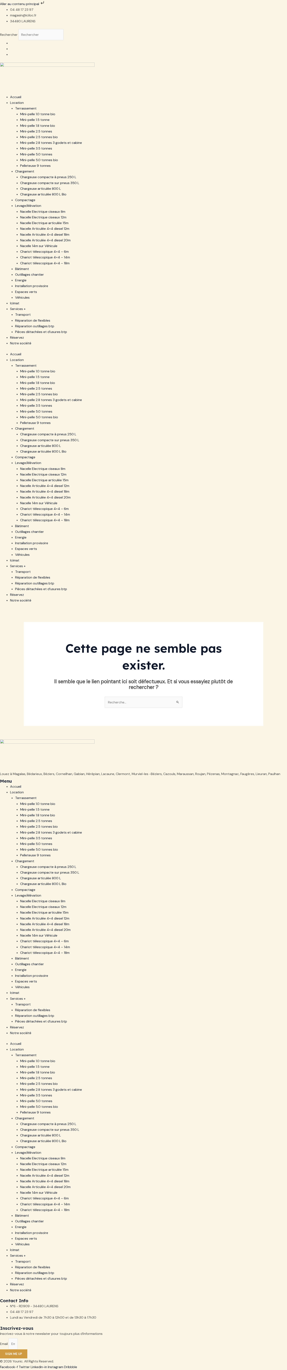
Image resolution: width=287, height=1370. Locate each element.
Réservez (17, 337)
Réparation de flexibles (32, 320)
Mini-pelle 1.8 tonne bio (37, 125)
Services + (18, 309)
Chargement (24, 171)
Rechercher (9, 34)
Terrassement (26, 108)
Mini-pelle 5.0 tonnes (36, 154)
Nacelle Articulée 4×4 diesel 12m (44, 228)
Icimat (14, 303)
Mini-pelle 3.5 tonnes (36, 148)
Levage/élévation (28, 205)
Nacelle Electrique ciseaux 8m (42, 211)
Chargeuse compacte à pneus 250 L (48, 177)
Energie (20, 280)
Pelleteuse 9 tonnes (35, 165)
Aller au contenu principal (20, 4)
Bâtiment (22, 269)
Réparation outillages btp (34, 326)
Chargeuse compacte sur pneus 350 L (49, 183)
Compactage (25, 200)
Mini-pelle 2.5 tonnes (36, 131)
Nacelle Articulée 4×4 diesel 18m (44, 234)
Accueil (15, 97)
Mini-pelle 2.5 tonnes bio (39, 137)
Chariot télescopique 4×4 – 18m (45, 263)
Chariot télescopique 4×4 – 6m (44, 251)
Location (17, 102)
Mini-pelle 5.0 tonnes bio (39, 160)
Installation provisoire (31, 286)
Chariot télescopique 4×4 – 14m (45, 257)
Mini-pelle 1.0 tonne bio (37, 114)
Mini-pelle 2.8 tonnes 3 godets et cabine (51, 142)
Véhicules (22, 297)
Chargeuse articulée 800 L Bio (43, 194)
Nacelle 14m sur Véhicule (38, 246)
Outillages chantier (29, 274)
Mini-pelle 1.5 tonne (35, 120)
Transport (23, 314)
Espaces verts (26, 292)
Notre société (20, 343)
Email (4, 1344)
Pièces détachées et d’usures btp (41, 332)
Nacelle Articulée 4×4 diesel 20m (45, 240)
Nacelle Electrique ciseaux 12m (43, 217)
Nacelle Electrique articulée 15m (44, 223)
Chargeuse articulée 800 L (40, 188)
